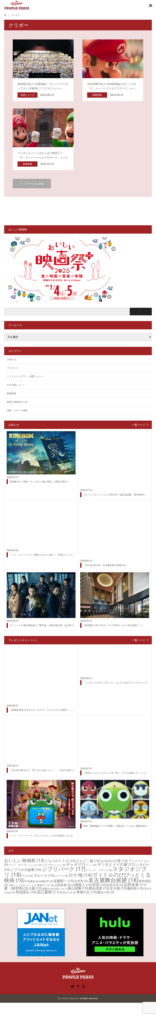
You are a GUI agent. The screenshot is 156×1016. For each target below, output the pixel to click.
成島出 (47, 888)
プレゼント (12, 367)
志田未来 (135, 884)
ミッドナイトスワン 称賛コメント (25, 376)
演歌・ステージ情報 (17, 410)
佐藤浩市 (46, 881)
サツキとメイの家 (116, 864)
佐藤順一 (63, 881)
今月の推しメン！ (16, 384)
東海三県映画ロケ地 (17, 402)
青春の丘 (86, 892)
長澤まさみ (68, 892)
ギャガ (75, 864)
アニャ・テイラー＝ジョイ (25, 865)
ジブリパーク (63, 868)
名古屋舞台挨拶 (113, 880)
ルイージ (61, 875)
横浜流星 (99, 888)
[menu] (150, 5)
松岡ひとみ (60, 888)
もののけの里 (114, 860)
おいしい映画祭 (24, 860)
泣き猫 (118, 888)
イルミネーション (54, 865)
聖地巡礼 (26, 892)
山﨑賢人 (82, 885)
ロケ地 (80, 875)
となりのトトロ (60, 860)
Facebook (78, 986)
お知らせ (11, 359)
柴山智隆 (78, 888)
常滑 (99, 885)
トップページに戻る (32, 183)
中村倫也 (32, 881)
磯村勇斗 (135, 888)
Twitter (72, 986)
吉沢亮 (81, 881)
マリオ (27, 875)
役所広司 (115, 885)
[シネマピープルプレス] (16, 5)
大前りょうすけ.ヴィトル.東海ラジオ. (31, 885)
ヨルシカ (43, 875)
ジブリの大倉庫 (25, 869)
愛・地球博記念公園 (23, 888)
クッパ (91, 865)
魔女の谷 (105, 892)
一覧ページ (138, 424)
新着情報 (11, 393)
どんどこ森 (88, 860)
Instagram (83, 986)
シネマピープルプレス (69, 998)
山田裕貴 (62, 885)
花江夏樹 (48, 891)
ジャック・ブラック (99, 870)
